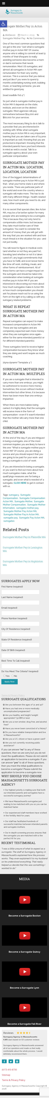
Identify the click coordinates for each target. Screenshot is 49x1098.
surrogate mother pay (27, 508)
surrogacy (14, 495)
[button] (3, 23)
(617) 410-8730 (9, 1069)
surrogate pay (11, 517)
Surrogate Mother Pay (14, 38)
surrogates (9, 521)
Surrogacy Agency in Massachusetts (18, 1086)
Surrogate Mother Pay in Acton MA (21, 514)
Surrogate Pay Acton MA (31, 517)
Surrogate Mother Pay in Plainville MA (24, 537)
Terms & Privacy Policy (13, 695)
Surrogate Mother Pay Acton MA (20, 511)
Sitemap (6, 1074)
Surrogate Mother (23, 501)
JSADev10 (10, 35)
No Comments (37, 38)
